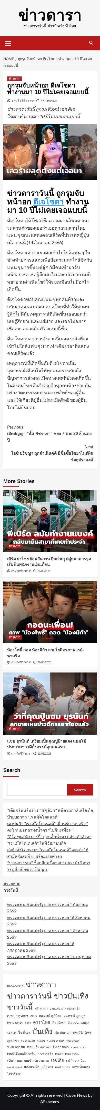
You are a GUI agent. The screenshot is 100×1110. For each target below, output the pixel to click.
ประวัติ (78, 1033)
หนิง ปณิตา (72, 1040)
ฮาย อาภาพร (78, 1047)
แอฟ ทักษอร (81, 1067)
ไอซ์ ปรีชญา (14, 1073)
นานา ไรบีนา (18, 1032)
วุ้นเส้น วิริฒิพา (55, 1040)
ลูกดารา (13, 1041)
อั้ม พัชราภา (43, 1047)
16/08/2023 (49, 101)
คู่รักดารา (41, 1008)
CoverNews (76, 1095)
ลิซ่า (88, 1033)
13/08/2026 (44, 753)
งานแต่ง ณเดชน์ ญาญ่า (64, 1008)
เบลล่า (59, 1054)
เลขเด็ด (57, 1060)
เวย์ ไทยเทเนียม (76, 1060)
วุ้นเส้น (41, 1040)
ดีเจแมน (73, 1022)
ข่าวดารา (50, 15)
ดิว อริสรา (59, 1023)
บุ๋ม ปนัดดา (63, 1033)
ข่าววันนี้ (20, 1007)
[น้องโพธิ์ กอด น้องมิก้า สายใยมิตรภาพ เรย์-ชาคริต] (50, 612)
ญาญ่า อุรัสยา (17, 1016)
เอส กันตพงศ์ (14, 1067)
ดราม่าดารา (15, 1022)
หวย (30, 1047)
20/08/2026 (44, 662)
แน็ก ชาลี (47, 1067)
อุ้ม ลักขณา (61, 1047)
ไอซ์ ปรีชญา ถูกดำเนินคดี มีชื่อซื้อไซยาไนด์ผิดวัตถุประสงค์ (52, 453)
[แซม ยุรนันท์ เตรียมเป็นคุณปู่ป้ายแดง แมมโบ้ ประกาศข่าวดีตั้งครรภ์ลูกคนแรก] (50, 703)
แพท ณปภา (62, 1067)
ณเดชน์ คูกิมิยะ (50, 1016)
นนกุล (85, 1023)
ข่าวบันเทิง (71, 995)
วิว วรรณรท (28, 1040)
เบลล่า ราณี (72, 1054)
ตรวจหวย (11, 883)
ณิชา (33, 1016)
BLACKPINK (15, 985)
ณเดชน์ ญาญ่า (74, 1016)
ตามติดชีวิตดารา (23, 101)
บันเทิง (42, 1031)
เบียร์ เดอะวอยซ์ (19, 1060)
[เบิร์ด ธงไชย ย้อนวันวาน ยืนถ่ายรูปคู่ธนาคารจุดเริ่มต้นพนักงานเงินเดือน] (50, 521)
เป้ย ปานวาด (41, 1060)
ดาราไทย (41, 1022)
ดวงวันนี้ (10, 890)
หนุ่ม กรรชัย (16, 1047)
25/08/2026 (44, 571)
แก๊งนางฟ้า (31, 1067)
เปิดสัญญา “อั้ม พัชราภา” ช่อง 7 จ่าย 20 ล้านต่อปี (49, 433)
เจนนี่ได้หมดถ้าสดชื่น (21, 1054)
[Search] (91, 42)
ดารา (28, 1022)
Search (11, 770)
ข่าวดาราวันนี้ (29, 995)
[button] (8, 42)
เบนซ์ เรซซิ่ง (45, 1054)
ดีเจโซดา (48, 201)
